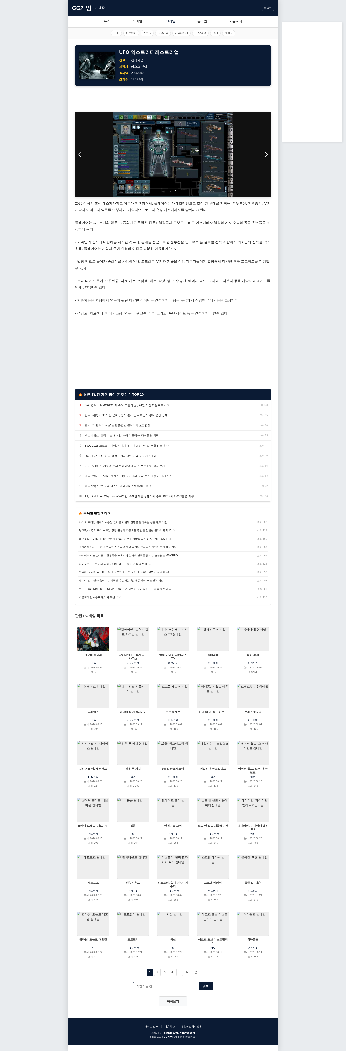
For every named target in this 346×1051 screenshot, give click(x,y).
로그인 (268, 7)
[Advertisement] (173, 99)
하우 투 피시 (133, 768)
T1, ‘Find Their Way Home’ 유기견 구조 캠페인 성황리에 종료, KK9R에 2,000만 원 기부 (139, 496)
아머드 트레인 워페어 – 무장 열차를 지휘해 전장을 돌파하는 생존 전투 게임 (123, 522)
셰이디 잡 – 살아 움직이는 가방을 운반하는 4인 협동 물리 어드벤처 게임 (121, 580)
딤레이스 (93, 711)
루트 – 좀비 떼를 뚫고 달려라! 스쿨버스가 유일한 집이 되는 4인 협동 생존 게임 (125, 588)
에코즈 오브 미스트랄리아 (213, 941)
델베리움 (213, 654)
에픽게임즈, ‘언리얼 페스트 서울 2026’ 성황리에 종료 (118, 486)
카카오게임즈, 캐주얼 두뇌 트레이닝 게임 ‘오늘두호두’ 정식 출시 (125, 465)
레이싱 (229, 33)
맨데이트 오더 (173, 825)
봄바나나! (253, 654)
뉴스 (107, 21)
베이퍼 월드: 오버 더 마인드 (253, 770)
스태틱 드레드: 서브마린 (93, 825)
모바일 (137, 21)
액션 (215, 33)
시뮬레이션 (181, 33)
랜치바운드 (133, 882)
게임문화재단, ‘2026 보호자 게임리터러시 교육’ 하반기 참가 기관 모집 (128, 476)
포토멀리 (133, 939)
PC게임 (169, 21)
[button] (266, 154)
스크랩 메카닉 (213, 882)
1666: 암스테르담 (173, 768)
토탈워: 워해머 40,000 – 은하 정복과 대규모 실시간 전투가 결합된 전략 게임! (124, 572)
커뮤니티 (235, 21)
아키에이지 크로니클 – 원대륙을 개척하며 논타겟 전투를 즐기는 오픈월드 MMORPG (128, 555)
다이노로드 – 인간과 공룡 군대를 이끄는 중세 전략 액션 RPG (115, 563)
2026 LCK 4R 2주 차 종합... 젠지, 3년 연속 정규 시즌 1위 (120, 455)
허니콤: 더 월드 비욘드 (213, 711)
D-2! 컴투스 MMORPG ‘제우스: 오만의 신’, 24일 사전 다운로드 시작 (127, 405)
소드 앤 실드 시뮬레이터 (213, 825)
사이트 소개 (151, 1026)
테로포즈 (93, 882)
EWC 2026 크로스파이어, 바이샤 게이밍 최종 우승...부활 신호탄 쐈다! (128, 445)
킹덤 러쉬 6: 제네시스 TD (173, 656)
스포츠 (147, 33)
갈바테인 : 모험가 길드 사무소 (133, 656)
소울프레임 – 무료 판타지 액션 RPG (100, 597)
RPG (116, 33)
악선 (173, 939)
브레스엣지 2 (253, 711)
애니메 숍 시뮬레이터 (133, 711)
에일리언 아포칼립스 (213, 768)
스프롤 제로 (173, 711)
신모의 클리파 (93, 654)
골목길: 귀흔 (253, 882)
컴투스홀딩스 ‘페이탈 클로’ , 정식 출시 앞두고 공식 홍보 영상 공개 (126, 415)
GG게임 (81, 8)
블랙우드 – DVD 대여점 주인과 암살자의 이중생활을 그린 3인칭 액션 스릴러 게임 (126, 538)
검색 (206, 986)
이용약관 (169, 1026)
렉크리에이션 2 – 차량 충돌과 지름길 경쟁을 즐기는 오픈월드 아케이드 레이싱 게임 (128, 547)
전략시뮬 (163, 33)
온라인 (202, 21)
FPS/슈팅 (200, 33)
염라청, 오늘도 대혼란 (93, 939)
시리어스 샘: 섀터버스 (93, 768)
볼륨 (133, 825)
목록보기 (173, 1001)
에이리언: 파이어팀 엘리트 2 (253, 827)
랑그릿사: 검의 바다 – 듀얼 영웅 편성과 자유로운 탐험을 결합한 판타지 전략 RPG (127, 530)
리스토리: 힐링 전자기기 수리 (173, 884)
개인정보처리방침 (191, 1026)
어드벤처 (131, 33)
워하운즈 (252, 939)
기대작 (100, 7)
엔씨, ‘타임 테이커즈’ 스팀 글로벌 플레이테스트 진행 (117, 425)
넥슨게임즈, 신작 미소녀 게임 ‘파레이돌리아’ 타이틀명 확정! (122, 435)
